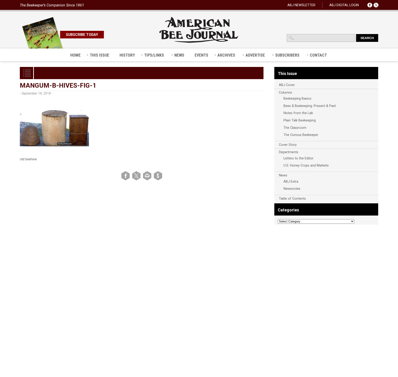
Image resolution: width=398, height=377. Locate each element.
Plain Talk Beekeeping (300, 120)
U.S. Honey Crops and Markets (306, 165)
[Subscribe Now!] (158, 176)
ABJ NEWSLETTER (301, 5)
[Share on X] (137, 176)
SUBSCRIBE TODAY (82, 34)
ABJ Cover (287, 85)
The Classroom (295, 128)
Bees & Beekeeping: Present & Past (310, 106)
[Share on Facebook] (126, 176)
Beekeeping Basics (297, 99)
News (283, 175)
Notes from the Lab (298, 113)
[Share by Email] (148, 176)
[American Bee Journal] (199, 42)
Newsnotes (292, 189)
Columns (285, 93)
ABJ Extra (291, 182)
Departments (288, 152)
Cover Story (288, 145)
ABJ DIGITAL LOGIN (344, 5)
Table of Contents (292, 199)
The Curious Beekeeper (301, 135)
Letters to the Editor (298, 158)
